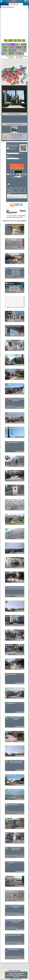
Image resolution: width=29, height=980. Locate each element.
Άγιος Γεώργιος (13, 442)
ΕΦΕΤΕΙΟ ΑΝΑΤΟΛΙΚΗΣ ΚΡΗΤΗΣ (16, 530)
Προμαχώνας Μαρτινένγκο (15, 848)
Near (19, 40)
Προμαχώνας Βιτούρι (15, 659)
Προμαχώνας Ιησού (14, 935)
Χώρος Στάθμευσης (14, 254)
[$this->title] (16, 206)
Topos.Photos (14, 970)
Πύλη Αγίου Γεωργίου (15, 500)
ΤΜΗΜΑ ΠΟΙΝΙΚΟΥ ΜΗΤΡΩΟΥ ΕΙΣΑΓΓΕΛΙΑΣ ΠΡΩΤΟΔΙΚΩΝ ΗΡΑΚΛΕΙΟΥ (16, 271)
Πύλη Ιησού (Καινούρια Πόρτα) (16, 457)
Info (15, 40)
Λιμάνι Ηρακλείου (14, 790)
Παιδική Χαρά (12, 573)
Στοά (9, 732)
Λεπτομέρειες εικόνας (14, 114)
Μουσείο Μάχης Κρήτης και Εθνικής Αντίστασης (16, 588)
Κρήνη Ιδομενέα (13, 891)
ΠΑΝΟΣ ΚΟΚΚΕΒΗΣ (14, 819)
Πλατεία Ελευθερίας (14, 326)
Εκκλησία (11, 862)
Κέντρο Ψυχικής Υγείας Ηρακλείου (16, 399)
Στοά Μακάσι (12, 239)
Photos (10, 40)
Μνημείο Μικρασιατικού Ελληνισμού (16, 631)
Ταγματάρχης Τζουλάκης (15, 486)
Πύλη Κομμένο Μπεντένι (16, 544)
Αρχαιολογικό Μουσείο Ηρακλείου (16, 226)
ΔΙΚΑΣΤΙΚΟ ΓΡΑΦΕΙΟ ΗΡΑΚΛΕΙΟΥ (16, 921)
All (23, 40)
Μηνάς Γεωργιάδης (14, 355)
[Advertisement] (14, 23)
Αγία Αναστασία (13, 949)
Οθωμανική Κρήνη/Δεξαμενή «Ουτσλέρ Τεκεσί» (16, 516)
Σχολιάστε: (10, 197)
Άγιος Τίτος (11, 312)
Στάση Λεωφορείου (14, 370)
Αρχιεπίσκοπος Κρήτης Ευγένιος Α (16, 341)
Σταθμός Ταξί (12, 775)
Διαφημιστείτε (7, 979)
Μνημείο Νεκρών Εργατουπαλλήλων (15, 472)
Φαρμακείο (11, 703)
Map (5, 40)
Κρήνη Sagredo (13, 804)
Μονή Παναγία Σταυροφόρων (16, 559)
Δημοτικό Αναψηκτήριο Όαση (16, 646)
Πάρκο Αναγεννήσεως (15, 602)
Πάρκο (10, 384)
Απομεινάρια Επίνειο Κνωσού (16, 906)
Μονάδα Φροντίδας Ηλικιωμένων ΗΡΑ (15, 762)
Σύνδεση (3, 979)
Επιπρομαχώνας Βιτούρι (16, 718)
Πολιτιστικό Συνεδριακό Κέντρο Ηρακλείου (16, 689)
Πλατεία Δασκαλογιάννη (16, 834)
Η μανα (10, 746)
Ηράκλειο (11, 283)
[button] (14, 70)
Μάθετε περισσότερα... (16, 979)
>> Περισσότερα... (20, 234)
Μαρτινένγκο (12, 674)
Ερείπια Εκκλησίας (14, 877)
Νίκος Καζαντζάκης (14, 428)
